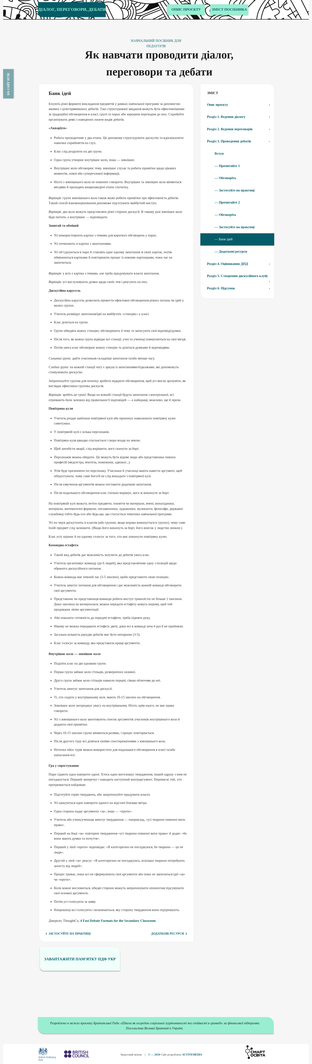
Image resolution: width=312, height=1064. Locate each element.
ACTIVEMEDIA (192, 1054)
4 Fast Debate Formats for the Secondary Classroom (118, 921)
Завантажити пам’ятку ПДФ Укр (80, 959)
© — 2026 (154, 1054)
